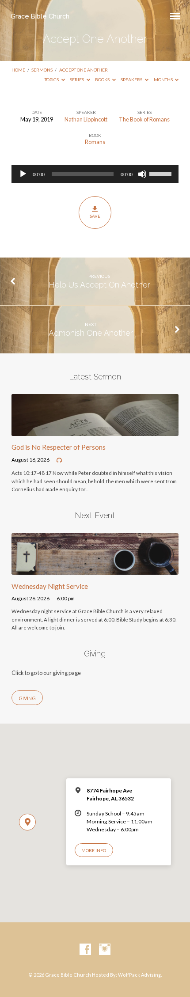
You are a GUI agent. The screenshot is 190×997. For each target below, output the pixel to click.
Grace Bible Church (40, 16)
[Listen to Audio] (59, 460)
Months (164, 79)
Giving (27, 698)
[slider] (161, 173)
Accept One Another (83, 69)
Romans (95, 141)
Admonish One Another (91, 332)
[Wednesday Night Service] (95, 569)
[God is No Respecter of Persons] (95, 430)
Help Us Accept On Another (99, 284)
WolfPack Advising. (140, 975)
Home (18, 69)
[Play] (23, 174)
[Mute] (142, 174)
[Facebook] (85, 949)
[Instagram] (104, 949)
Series (77, 79)
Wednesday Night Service (49, 586)
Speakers (132, 79)
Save (95, 216)
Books (102, 79)
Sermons (42, 69)
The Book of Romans (144, 119)
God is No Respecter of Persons (58, 447)
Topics (52, 79)
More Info (93, 850)
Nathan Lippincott (86, 119)
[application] (95, 174)
